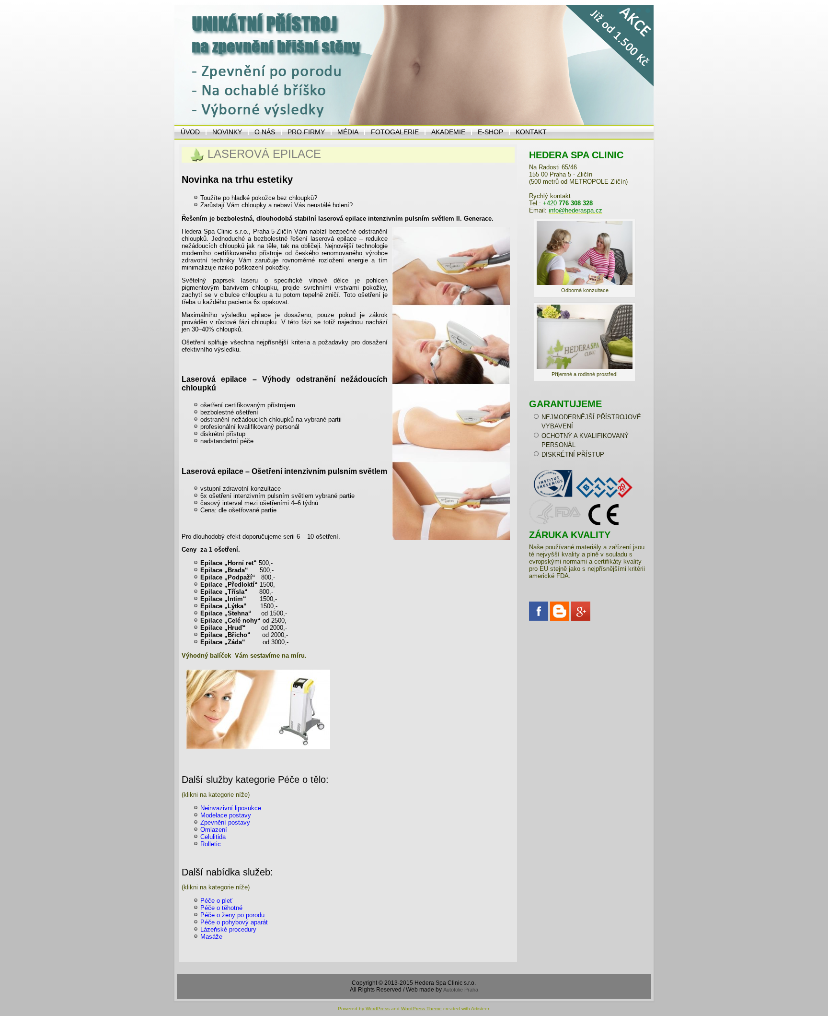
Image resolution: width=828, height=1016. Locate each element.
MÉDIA (347, 132)
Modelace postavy (225, 815)
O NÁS (264, 132)
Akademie (448, 132)
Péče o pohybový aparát (234, 922)
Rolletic (210, 844)
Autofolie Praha (460, 989)
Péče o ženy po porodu (232, 915)
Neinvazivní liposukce (230, 808)
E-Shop (490, 132)
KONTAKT (531, 132)
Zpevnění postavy (225, 822)
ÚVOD (190, 132)
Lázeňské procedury (228, 929)
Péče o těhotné (221, 907)
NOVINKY (227, 132)
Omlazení (213, 829)
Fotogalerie (395, 132)
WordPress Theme (421, 1008)
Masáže (211, 936)
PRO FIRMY (306, 132)
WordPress (378, 1008)
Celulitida (213, 836)
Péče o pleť (216, 900)
